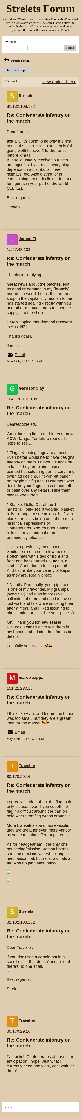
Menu (13, 41)
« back (8, 1107)
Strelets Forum (20, 60)
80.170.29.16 (18, 776)
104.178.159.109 (22, 399)
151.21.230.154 (21, 688)
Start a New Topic (16, 70)
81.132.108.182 (21, 106)
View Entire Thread (59, 82)
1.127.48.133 (18, 249)
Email (20, 355)
